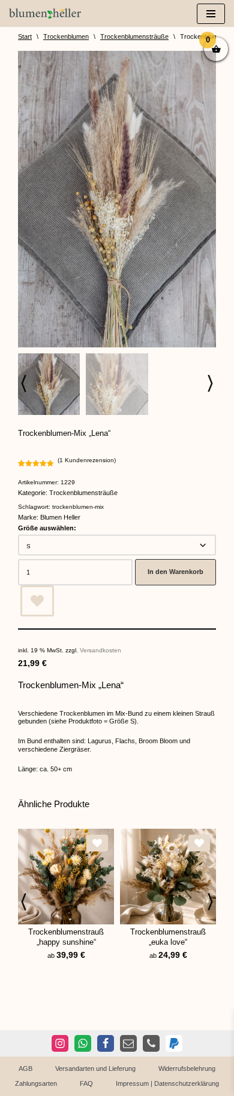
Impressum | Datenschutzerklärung (167, 1083)
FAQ (86, 1083)
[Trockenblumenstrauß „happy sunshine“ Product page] (66, 876)
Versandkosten (100, 650)
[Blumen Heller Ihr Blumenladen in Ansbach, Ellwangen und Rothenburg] (45, 13)
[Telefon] (151, 1043)
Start (25, 36)
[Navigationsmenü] (211, 14)
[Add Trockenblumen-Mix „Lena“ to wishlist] (37, 600)
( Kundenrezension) (87, 460)
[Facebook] (105, 1043)
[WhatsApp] (82, 1043)
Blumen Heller (60, 517)
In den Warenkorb (175, 571)
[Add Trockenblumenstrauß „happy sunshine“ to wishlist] (97, 843)
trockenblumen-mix (78, 506)
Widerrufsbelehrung (186, 1068)
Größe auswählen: (47, 528)
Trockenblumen (66, 36)
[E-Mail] (128, 1043)
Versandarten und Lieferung (95, 1068)
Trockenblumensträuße (134, 36)
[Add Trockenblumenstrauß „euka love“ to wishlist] (199, 843)
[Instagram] (60, 1043)
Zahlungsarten (36, 1083)
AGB (25, 1068)
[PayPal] (174, 1043)
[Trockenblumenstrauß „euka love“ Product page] (168, 876)
